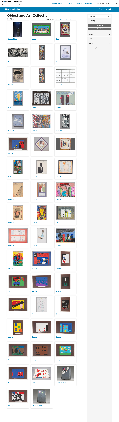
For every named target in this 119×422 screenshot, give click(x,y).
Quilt (57, 39)
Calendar (59, 85)
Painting (34, 107)
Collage (58, 107)
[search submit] (109, 16)
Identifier (71, 19)
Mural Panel (59, 130)
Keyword (92, 34)
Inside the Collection (11, 9)
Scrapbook (11, 130)
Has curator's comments (97, 48)
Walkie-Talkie (12, 39)
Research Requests (84, 3)
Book (57, 62)
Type (90, 39)
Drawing (11, 85)
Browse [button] (69, 3)
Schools (98, 25)
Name (91, 43)
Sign (33, 383)
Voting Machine (61, 383)
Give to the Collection (107, 9)
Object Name (63, 19)
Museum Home (56, 3)
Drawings (11, 245)
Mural (34, 39)
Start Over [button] (100, 28)
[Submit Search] (116, 3)
